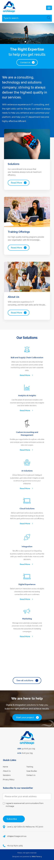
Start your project (25, 717)
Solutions (7, 775)
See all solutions (24, 680)
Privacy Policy (8, 779)
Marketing (27, 619)
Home (5, 767)
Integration (27, 546)
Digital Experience (27, 584)
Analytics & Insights (27, 395)
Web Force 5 (37, 856)
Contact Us (25, 62)
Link (27, 159)
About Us (7, 771)
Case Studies (31, 771)
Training (29, 767)
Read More (16, 182)
